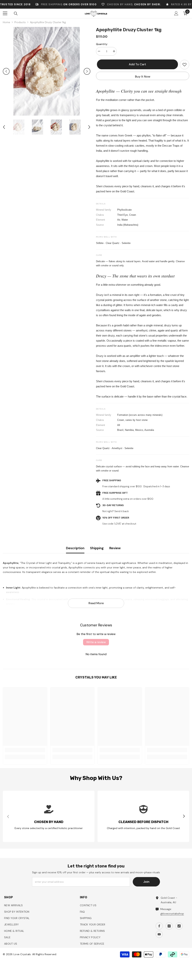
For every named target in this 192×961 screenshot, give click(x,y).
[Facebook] (118, 519)
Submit (130, 503)
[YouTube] (142, 519)
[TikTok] (134, 519)
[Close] (174, 436)
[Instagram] (126, 519)
